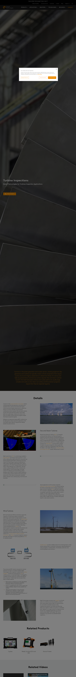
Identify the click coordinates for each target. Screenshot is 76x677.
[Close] (56, 69)
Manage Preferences (24, 77)
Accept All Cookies (52, 77)
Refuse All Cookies (43, 77)
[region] (38, 74)
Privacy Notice (40, 74)
